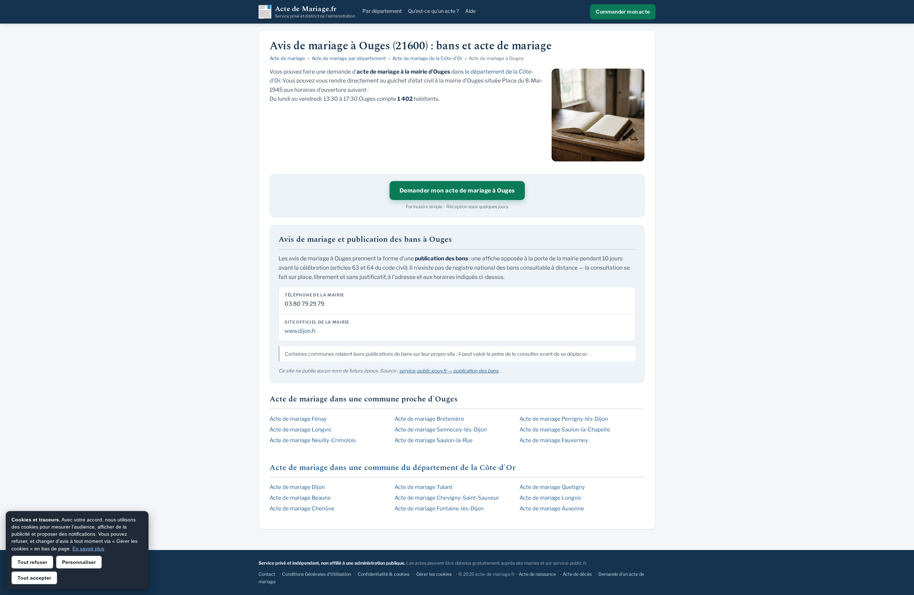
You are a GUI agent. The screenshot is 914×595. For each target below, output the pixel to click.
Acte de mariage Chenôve (302, 508)
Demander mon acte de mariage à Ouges (457, 190)
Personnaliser (79, 562)
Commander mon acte (623, 12)
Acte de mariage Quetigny (552, 487)
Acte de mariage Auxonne (551, 508)
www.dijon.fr (300, 331)
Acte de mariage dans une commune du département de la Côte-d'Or (393, 468)
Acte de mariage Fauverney (553, 440)
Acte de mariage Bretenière (429, 419)
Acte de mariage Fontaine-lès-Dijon (439, 508)
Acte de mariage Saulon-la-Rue (434, 440)
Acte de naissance (537, 574)
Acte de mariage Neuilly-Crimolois (313, 440)
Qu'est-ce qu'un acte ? (433, 11)
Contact (266, 574)
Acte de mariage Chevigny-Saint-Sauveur (447, 498)
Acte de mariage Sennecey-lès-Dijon (441, 429)
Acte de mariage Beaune (300, 498)
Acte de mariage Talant (423, 487)
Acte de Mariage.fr (315, 12)
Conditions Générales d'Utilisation (316, 574)
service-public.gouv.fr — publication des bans (448, 371)
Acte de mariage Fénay (298, 419)
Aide (470, 11)
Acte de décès (577, 574)
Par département (382, 11)
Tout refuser (32, 562)
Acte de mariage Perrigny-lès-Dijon (563, 419)
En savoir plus (88, 548)
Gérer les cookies (434, 574)
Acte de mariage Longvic (301, 429)
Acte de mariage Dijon (297, 487)
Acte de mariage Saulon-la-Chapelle (564, 429)
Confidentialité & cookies (384, 574)
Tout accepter (34, 578)
